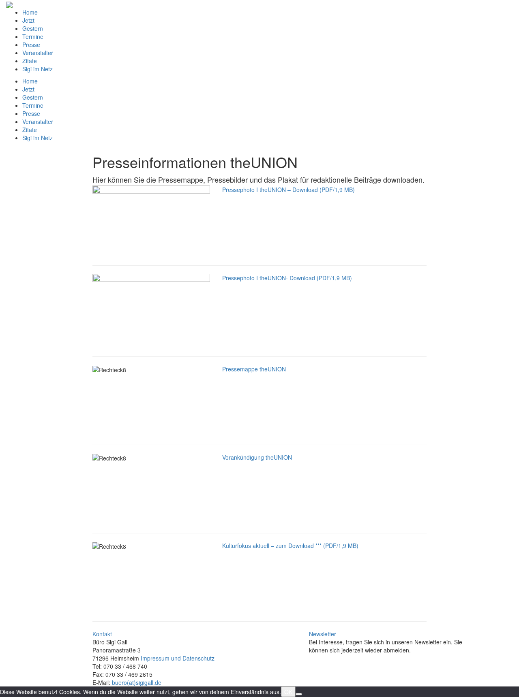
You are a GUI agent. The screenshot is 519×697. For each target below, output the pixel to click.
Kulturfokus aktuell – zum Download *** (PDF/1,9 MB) (290, 545)
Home (30, 12)
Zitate (29, 61)
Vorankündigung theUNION (257, 457)
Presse (31, 44)
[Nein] (299, 694)
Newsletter (322, 634)
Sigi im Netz (37, 69)
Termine (32, 36)
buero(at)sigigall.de (136, 682)
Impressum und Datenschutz (177, 658)
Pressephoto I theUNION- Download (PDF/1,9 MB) (287, 278)
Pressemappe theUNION (254, 369)
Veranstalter (37, 53)
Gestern (32, 28)
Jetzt (28, 20)
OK (288, 692)
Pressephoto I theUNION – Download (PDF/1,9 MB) (288, 189)
